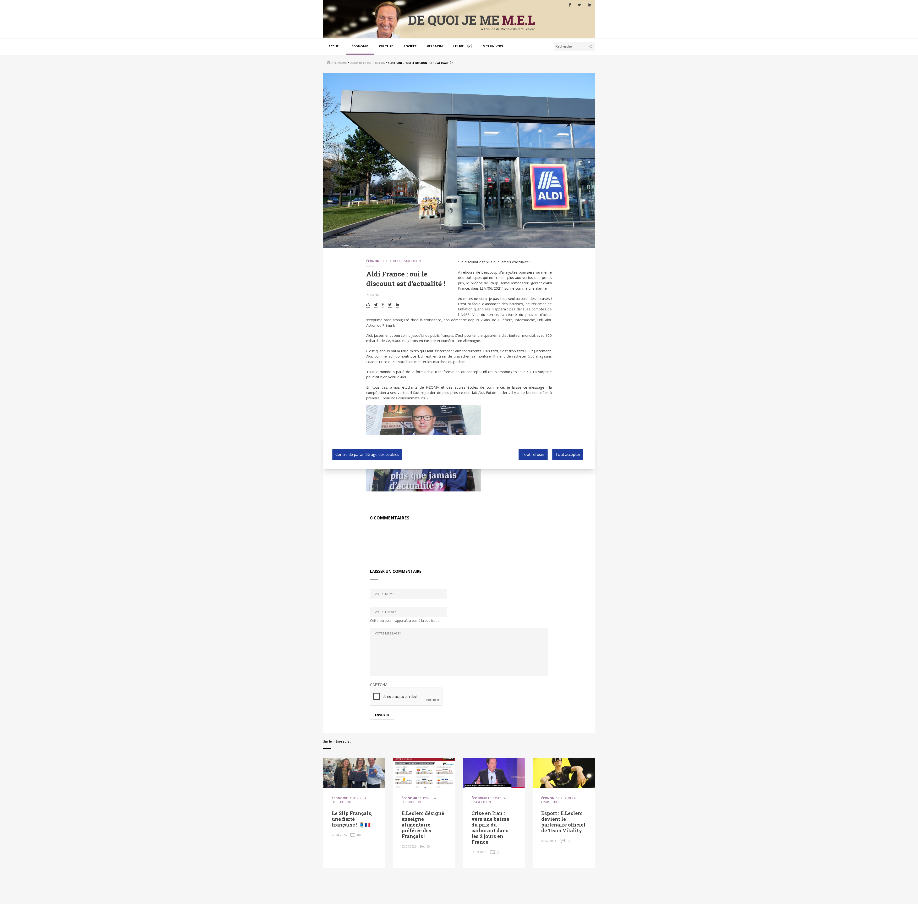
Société (410, 46)
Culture (386, 46)
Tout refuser (533, 454)
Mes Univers (493, 46)
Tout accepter (567, 454)
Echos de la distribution (367, 62)
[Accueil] (459, 19)
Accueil (334, 46)
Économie (360, 46)
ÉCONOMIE (340, 62)
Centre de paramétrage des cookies (367, 454)
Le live (458, 46)
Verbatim (435, 46)
